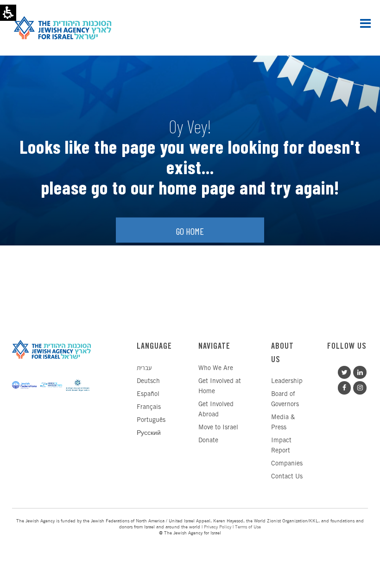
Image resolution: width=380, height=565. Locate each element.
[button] (365, 23)
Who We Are (215, 368)
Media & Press (283, 422)
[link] (359, 371)
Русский (149, 433)
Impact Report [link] (281, 446)
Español (148, 394)
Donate (208, 441)
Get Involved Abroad (216, 410)
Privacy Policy (217, 527)
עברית (144, 368)
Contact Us (287, 477)
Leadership (287, 381)
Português (151, 420)
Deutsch (148, 381)
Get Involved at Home (219, 386)
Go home (190, 231)
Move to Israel (218, 428)
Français (149, 407)
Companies (287, 464)
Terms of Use (248, 527)
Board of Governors (285, 399)
